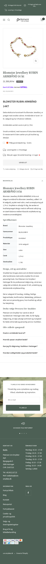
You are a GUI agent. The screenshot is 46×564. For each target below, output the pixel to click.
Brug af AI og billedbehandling (9, 531)
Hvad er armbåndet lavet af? (14, 333)
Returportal (7, 504)
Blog (5, 495)
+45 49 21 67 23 (11, 472)
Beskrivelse (8, 181)
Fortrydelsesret (8, 509)
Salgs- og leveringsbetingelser (10, 523)
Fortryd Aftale (8, 490)
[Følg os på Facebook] (28, 492)
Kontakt (6, 500)
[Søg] (9, 20)
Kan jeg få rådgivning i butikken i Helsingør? (20, 346)
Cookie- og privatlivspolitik (9, 515)
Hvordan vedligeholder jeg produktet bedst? (20, 353)
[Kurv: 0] (41, 20)
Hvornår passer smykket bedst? (15, 339)
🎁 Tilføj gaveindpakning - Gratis (18, 143)
